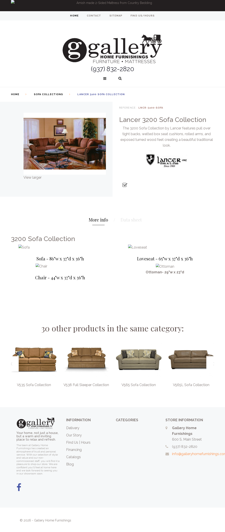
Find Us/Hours (143, 15)
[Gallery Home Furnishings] (112, 43)
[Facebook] (18, 487)
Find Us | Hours (78, 442)
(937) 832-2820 (184, 447)
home (74, 15)
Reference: (127, 107)
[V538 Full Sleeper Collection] (86, 360)
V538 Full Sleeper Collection (86, 385)
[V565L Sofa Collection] (191, 360)
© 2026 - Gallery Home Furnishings (45, 520)
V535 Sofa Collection (34, 385)
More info (98, 220)
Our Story (74, 435)
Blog (70, 464)
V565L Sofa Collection (191, 385)
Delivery (72, 428)
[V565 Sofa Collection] (139, 360)
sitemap (116, 15)
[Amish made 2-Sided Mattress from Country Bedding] (112, 5)
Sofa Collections (48, 94)
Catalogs (73, 457)
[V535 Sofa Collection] (34, 360)
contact (94, 15)
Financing (74, 450)
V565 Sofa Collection (139, 385)
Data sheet (131, 220)
